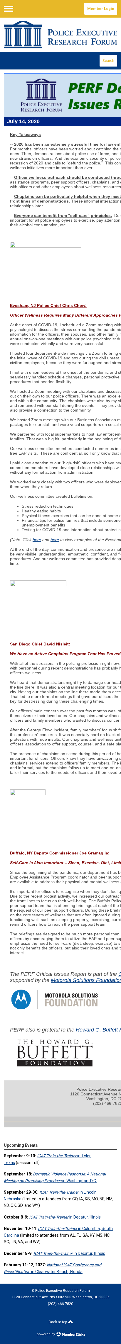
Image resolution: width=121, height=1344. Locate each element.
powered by (46, 1334)
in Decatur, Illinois (65, 1217)
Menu (8, 9)
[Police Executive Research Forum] (60, 34)
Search (108, 60)
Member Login (100, 8)
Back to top (58, 1322)
